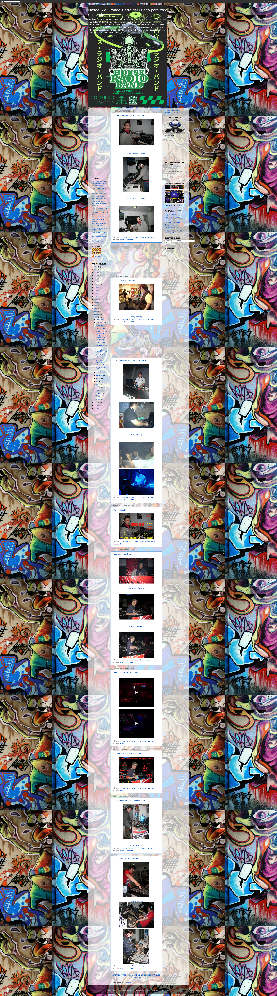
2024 (96, 273)
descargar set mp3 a (136, 588)
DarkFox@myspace (98, 241)
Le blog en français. (171, 220)
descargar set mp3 (136, 317)
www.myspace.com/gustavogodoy (99, 220)
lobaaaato (146, 991)
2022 (96, 279)
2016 (96, 296)
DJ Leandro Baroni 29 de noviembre (128, 115)
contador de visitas (171, 113)
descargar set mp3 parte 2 (136, 198)
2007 (96, 406)
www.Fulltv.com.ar (98, 191)
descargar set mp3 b (136, 626)
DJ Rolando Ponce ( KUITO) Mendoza (129, 360)
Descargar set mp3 (136, 845)
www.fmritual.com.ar (99, 188)
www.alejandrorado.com (99, 233)
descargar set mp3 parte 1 (136, 154)
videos (122, 743)
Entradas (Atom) (127, 982)
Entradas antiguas (151, 974)
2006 (96, 408)
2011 (96, 311)
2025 (96, 270)
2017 (96, 293)
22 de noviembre (120, 510)
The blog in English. (171, 228)
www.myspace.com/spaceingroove (99, 209)
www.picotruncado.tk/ (99, 201)
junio (98, 384)
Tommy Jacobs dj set (122, 554)
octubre (99, 372)
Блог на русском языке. (173, 217)
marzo (98, 393)
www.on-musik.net (98, 217)
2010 (96, 314)
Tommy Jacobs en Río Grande (126, 672)
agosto (98, 378)
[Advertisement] (136, 259)
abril (97, 390)
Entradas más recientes (124, 974)
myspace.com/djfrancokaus (100, 213)
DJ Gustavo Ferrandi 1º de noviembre (129, 801)
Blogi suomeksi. (170, 215)
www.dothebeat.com (99, 196)
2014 (96, 302)
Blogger (166, 991)
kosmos (97, 256)
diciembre (99, 320)
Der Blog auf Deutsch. (172, 233)
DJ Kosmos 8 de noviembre (125, 281)
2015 (96, 299)
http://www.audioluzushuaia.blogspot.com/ (99, 182)
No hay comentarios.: (147, 237)
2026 (96, 267)
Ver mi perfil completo (99, 259)
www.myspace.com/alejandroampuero (100, 224)
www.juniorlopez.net (99, 193)
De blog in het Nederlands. (174, 230)
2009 (96, 317)
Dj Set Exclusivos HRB (127, 240)
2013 (96, 305)
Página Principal (136, 976)
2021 (96, 281)
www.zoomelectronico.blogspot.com (99, 229)
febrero (99, 396)
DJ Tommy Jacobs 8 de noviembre (128, 754)
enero (98, 399)
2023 (96, 276)
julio (97, 381)
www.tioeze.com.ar (98, 198)
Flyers (122, 544)
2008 (96, 403)
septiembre (100, 375)
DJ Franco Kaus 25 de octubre (126, 859)
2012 (96, 308)
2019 (96, 287)
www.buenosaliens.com (99, 237)
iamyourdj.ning (97, 186)
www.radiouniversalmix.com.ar (99, 204)
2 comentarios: (145, 660)
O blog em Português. (172, 222)
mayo (98, 387)
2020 (96, 284)
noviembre (100, 322)
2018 (96, 290)
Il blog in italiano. (170, 225)
